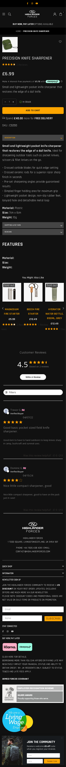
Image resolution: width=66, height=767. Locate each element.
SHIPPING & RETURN (13, 225)
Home (18, 31)
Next (63, 308)
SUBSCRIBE (53, 619)
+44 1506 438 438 (33, 547)
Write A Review (33, 377)
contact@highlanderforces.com (33, 551)
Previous (2, 308)
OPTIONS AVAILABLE (33, 24)
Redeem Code (52, 761)
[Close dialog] (61, 738)
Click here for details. (14, 656)
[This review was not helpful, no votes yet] (59, 455)
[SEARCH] (10, 14)
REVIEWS (8, 232)
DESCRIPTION (10, 138)
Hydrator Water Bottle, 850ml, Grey (55, 314)
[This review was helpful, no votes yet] (54, 455)
